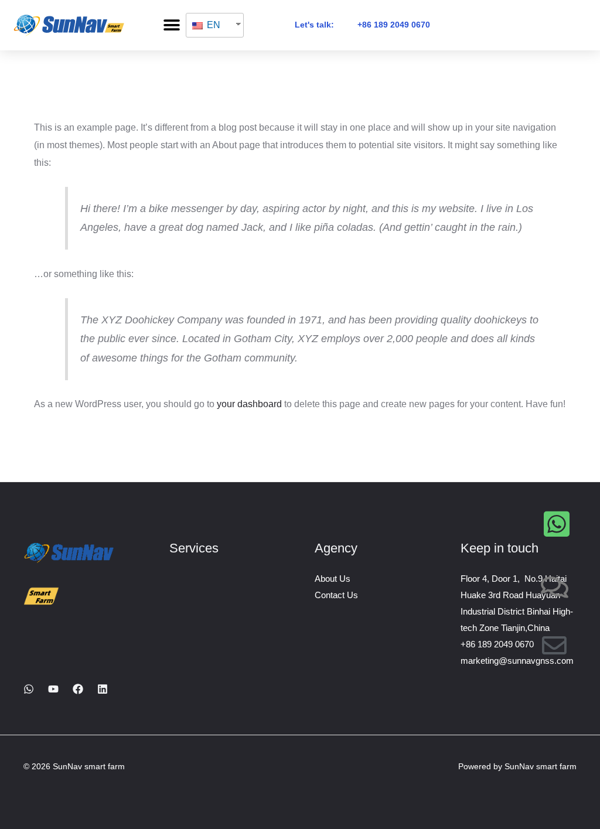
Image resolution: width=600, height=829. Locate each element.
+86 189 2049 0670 (393, 24)
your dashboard (249, 404)
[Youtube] (53, 689)
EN (212, 25)
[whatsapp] (28, 689)
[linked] (102, 689)
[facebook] (78, 689)
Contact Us (336, 595)
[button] (171, 25)
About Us (332, 579)
